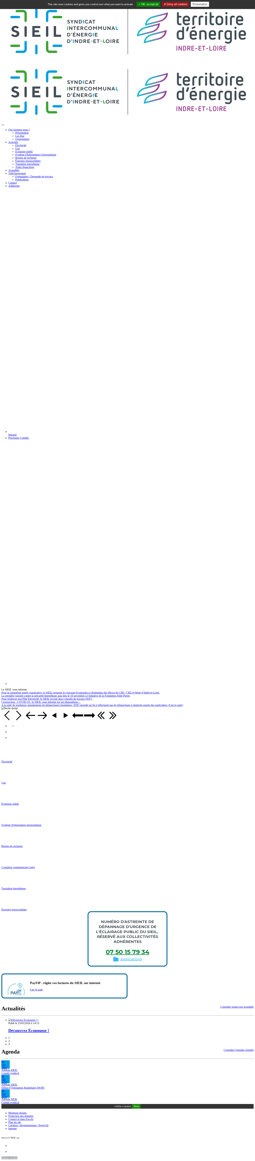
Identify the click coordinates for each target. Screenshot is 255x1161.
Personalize (200, 4)
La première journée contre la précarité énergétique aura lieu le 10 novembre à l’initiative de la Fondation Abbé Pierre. (65, 695)
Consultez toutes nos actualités (237, 1006)
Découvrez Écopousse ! (28, 1030)
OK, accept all (149, 4)
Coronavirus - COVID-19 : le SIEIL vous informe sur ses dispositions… (40, 702)
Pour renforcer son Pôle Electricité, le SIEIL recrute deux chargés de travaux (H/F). (46, 698)
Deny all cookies (176, 4)
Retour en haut (9, 1157)
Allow (136, 1106)
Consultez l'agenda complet (239, 1050)
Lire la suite (36, 989)
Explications (131, 959)
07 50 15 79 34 (127, 952)
